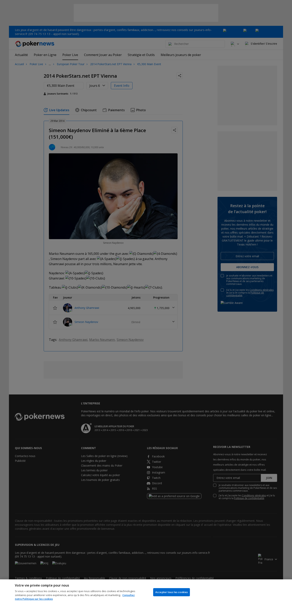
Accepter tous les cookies (171, 592)
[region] (146, 592)
